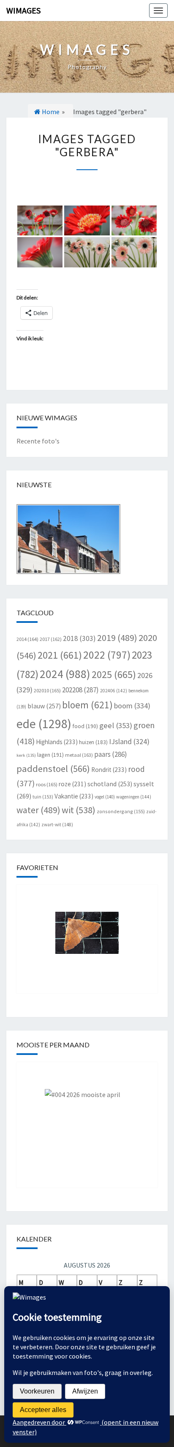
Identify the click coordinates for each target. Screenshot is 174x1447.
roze (72, 784)
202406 (113, 691)
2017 (51, 639)
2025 (114, 674)
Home (50, 111)
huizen (93, 742)
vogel (105, 797)
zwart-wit (57, 825)
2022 (106, 655)
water (38, 810)
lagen (50, 754)
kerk (26, 755)
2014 (27, 639)
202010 (47, 690)
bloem (87, 705)
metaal (79, 755)
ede (43, 724)
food (85, 726)
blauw (44, 706)
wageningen (133, 797)
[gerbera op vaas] (86, 252)
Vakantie (73, 796)
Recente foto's (38, 441)
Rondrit (109, 770)
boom (132, 705)
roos (46, 784)
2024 (65, 674)
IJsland (129, 741)
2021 (60, 655)
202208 (80, 689)
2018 (79, 638)
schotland (109, 784)
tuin (43, 796)
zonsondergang (121, 811)
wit (78, 810)
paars (110, 754)
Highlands (57, 742)
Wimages (23, 10)
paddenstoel (53, 768)
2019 (117, 637)
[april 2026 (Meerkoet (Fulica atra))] (87, 1118)
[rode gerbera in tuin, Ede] (40, 221)
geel (115, 725)
